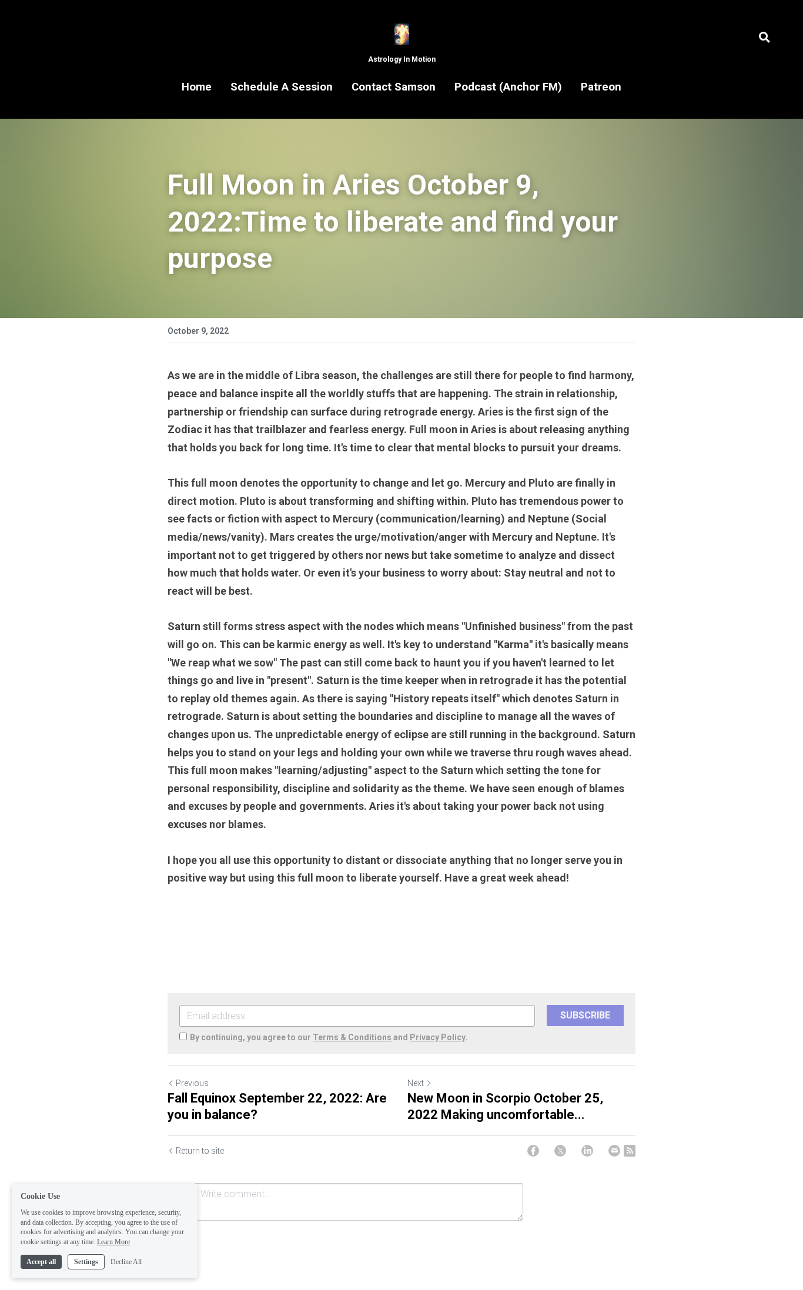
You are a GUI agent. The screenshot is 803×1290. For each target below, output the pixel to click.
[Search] (764, 37)
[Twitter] (560, 1151)
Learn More (113, 1242)
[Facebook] (533, 1151)
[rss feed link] (629, 1151)
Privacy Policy (438, 1037)
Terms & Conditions (352, 1037)
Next (415, 1083)
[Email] (614, 1151)
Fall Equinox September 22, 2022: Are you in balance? (277, 1106)
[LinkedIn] (587, 1151)
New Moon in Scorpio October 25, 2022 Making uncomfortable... (505, 1106)
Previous (192, 1083)
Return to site (200, 1150)
